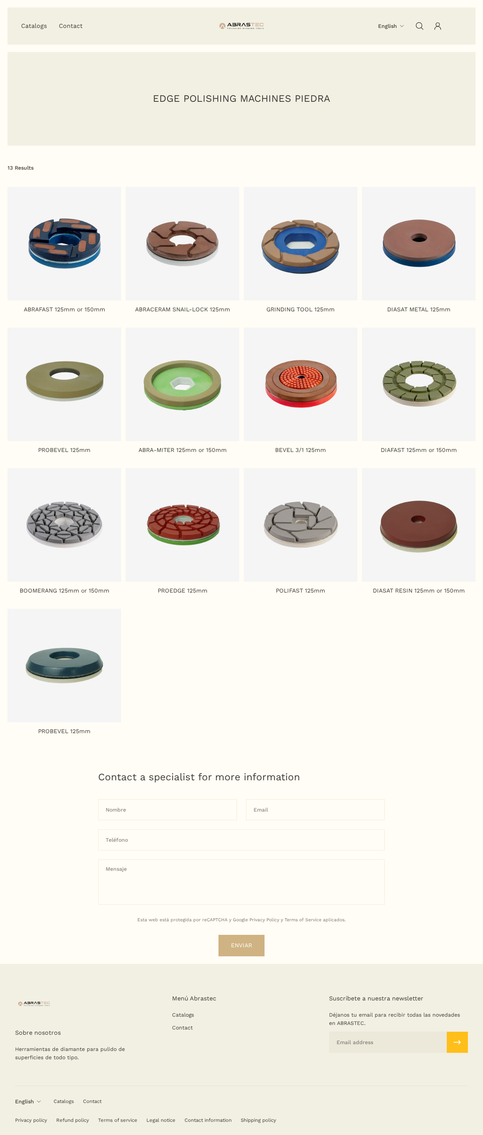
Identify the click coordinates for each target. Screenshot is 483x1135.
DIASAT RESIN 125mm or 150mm (419, 590)
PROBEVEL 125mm (64, 450)
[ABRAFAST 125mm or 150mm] (64, 243)
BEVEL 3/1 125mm (300, 450)
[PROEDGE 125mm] (182, 525)
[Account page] (438, 26)
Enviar (241, 945)
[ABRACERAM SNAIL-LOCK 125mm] (182, 243)
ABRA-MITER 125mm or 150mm (182, 450)
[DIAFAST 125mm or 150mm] (418, 384)
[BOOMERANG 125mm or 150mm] (64, 525)
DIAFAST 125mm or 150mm (419, 450)
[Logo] (241, 26)
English (24, 1101)
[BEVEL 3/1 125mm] (300, 384)
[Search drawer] (420, 26)
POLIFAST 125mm (300, 590)
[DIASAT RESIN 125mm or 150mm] (418, 525)
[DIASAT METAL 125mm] (418, 243)
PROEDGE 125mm (183, 590)
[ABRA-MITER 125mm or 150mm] (182, 384)
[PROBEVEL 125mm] (64, 384)
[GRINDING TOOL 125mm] (300, 243)
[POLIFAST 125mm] (300, 525)
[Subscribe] (457, 1042)
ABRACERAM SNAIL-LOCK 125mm (182, 309)
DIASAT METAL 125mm (419, 309)
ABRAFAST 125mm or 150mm (64, 309)
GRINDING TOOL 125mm (300, 309)
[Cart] (456, 26)
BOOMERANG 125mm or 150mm (64, 590)
